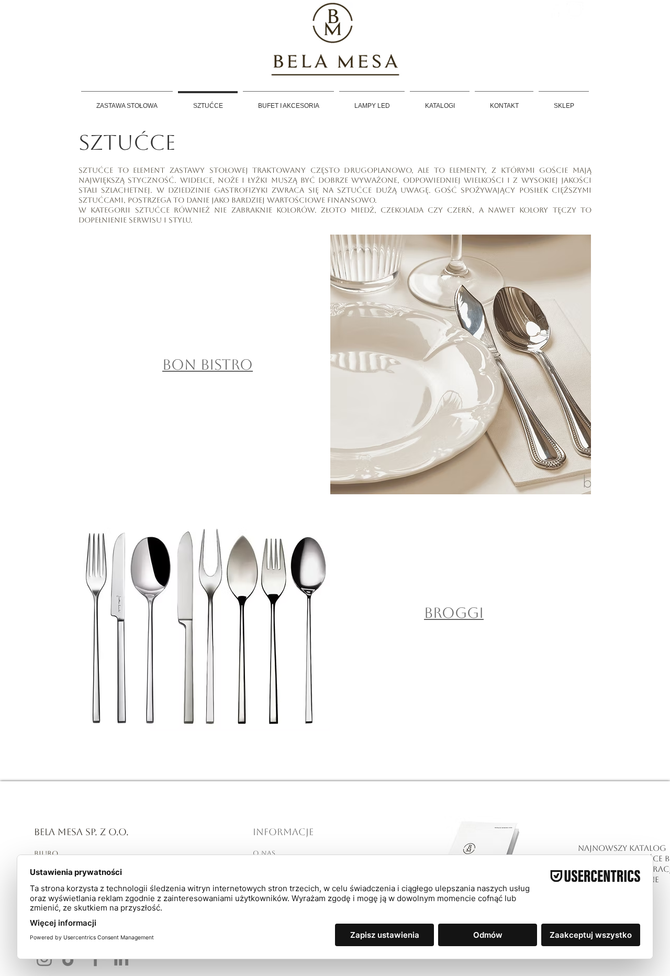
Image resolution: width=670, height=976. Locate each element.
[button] (460, 364)
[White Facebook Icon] (555, 10)
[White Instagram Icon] (575, 10)
